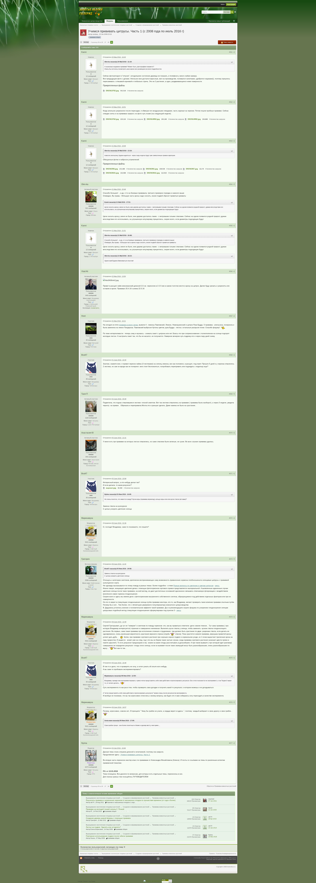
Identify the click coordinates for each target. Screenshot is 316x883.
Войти (223, 4)
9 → (147, 802)
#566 (231, 271)
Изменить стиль (89, 858)
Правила (212, 853)
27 (105, 42)
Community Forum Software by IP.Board (206, 858)
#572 (231, 518)
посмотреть (95, 308)
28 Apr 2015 (212, 819)
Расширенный (235, 12)
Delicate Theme (82, 881)
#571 (231, 473)
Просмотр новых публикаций (219, 21)
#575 (231, 658)
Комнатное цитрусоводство (92, 21)
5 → (127, 811)
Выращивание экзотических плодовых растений (103, 798)
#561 (231, 52)
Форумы (109, 21)
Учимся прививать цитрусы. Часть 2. (135, 755)
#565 (231, 226)
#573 (231, 559)
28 (108, 42)
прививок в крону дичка (128, 325)
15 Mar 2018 (212, 837)
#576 (231, 702)
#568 (231, 355)
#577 (231, 743)
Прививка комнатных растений (163, 798)
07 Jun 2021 (212, 801)
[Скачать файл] (104, 91)
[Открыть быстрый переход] (234, 21)
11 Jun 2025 (212, 810)
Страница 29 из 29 (97, 42)
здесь (217, 586)
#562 (231, 102)
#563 (231, 141)
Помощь (100, 858)
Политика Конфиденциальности (226, 853)
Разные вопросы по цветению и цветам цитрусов (193, 586)
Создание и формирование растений (136, 798)
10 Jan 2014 (212, 828)
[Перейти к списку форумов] (91, 13)
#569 (231, 394)
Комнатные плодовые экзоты (89, 853)
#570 (231, 433)
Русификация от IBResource (227, 858)
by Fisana (92, 881)
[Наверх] (158, 858)
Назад (86, 42)
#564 (231, 184)
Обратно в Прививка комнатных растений (221, 786)
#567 (231, 316)
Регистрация (231, 4)
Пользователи (122, 21)
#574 (231, 617)
